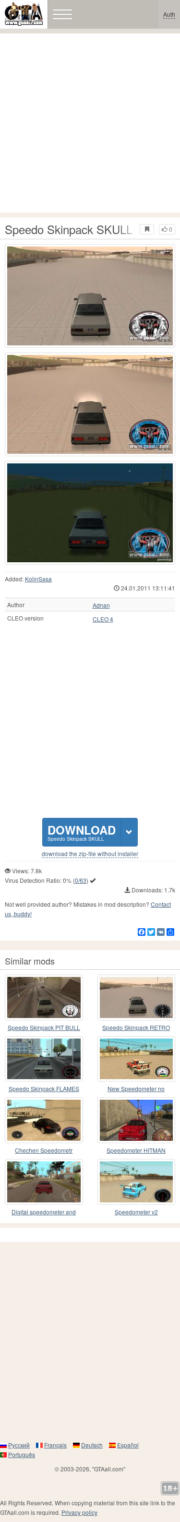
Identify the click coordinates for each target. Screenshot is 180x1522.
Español (128, 1445)
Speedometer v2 (136, 1212)
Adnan (101, 605)
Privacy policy (79, 1512)
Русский (19, 1445)
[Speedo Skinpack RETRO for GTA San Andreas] (136, 997)
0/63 (80, 880)
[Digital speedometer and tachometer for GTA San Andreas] (44, 1182)
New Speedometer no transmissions (136, 1088)
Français (55, 1445)
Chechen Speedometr (43, 1150)
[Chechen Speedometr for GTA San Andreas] (44, 1120)
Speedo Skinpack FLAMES (44, 1088)
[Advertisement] (90, 123)
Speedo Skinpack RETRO (136, 1027)
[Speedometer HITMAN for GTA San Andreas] (136, 1120)
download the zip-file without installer (90, 853)
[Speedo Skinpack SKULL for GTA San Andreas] (90, 296)
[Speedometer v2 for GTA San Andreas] (136, 1182)
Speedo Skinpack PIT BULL (44, 1027)
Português (21, 1454)
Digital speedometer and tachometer (44, 1212)
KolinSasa (38, 579)
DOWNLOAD (82, 832)
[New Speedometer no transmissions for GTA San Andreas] (136, 1059)
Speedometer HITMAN (136, 1150)
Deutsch (92, 1445)
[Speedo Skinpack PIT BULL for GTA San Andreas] (44, 997)
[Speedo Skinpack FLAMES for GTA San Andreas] (44, 1059)
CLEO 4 (103, 619)
